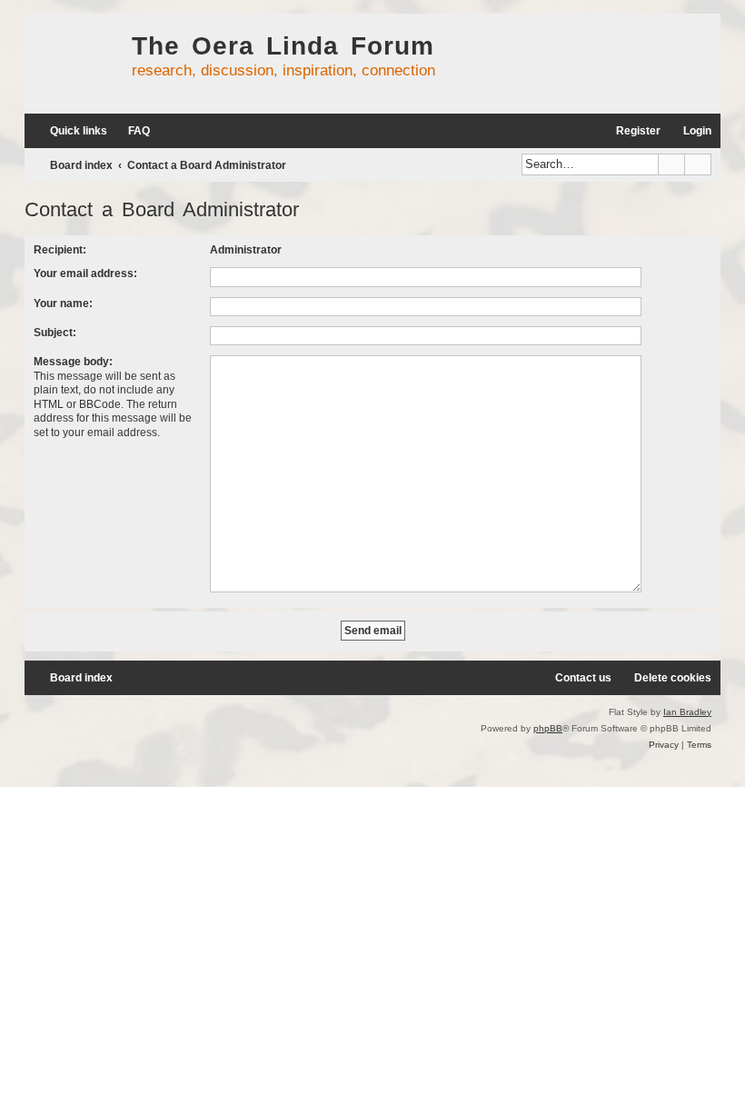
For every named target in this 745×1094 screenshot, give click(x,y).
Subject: (55, 332)
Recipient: (60, 250)
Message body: (73, 361)
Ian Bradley (687, 712)
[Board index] (73, 63)
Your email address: (85, 273)
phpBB (547, 728)
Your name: (63, 303)
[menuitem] (131, 131)
